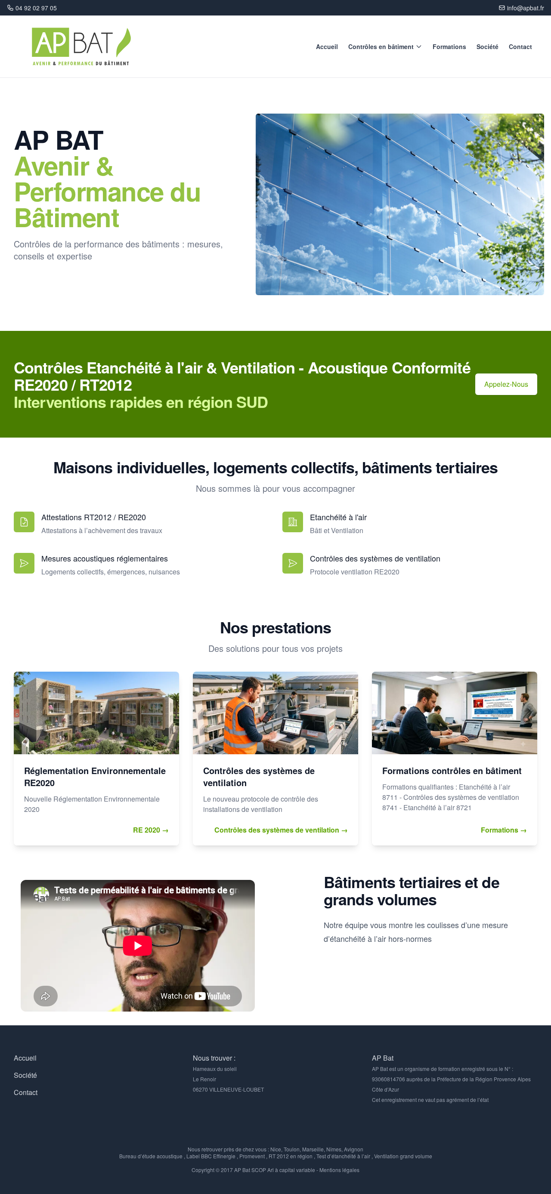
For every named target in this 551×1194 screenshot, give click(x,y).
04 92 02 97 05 (36, 7)
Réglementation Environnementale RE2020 (95, 776)
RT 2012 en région (291, 1156)
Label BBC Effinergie (210, 1156)
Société (487, 46)
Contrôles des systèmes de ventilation (259, 776)
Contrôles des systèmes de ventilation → (281, 830)
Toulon (292, 1149)
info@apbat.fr (525, 7)
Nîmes (333, 1149)
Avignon (353, 1149)
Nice (275, 1149)
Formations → (504, 830)
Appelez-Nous (506, 384)
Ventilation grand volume (403, 1156)
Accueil (327, 46)
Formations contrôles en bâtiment (452, 770)
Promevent (252, 1156)
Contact (520, 46)
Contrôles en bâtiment (381, 46)
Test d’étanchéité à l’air (343, 1156)
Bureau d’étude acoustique (151, 1156)
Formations (449, 46)
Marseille (313, 1149)
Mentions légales (339, 1169)
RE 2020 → (151, 830)
